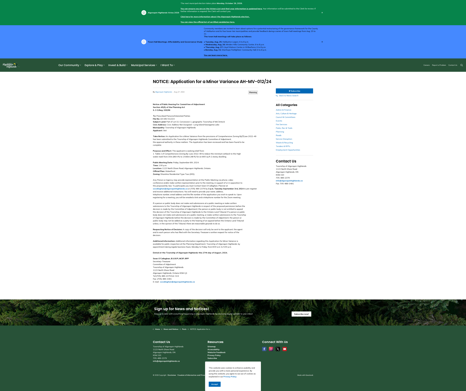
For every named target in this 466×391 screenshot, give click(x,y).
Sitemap (212, 346)
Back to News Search (288, 95)
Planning (253, 92)
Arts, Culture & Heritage (286, 113)
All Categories (286, 105)
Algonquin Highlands (163, 92)
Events (279, 121)
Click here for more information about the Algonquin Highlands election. (215, 16)
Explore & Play (94, 65)
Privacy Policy (214, 355)
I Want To (167, 65)
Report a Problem (439, 65)
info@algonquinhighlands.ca (289, 180)
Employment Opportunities (288, 150)
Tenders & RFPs (283, 146)
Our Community (68, 65)
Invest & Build (117, 65)
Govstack (309, 375)
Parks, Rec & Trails (284, 128)
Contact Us (452, 65)
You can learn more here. (216, 55)
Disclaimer (172, 375)
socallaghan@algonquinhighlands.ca (170, 188)
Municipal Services (143, 65)
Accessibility (214, 349)
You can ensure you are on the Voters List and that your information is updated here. (221, 8)
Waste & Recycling (284, 142)
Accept (214, 384)
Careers (427, 65)
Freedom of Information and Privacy (192, 375)
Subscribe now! (301, 314)
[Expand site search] (461, 65)
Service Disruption (284, 139)
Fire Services (281, 124)
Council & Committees (285, 117)
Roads (278, 135)
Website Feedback (216, 352)
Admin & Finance (283, 110)
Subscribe (295, 91)
